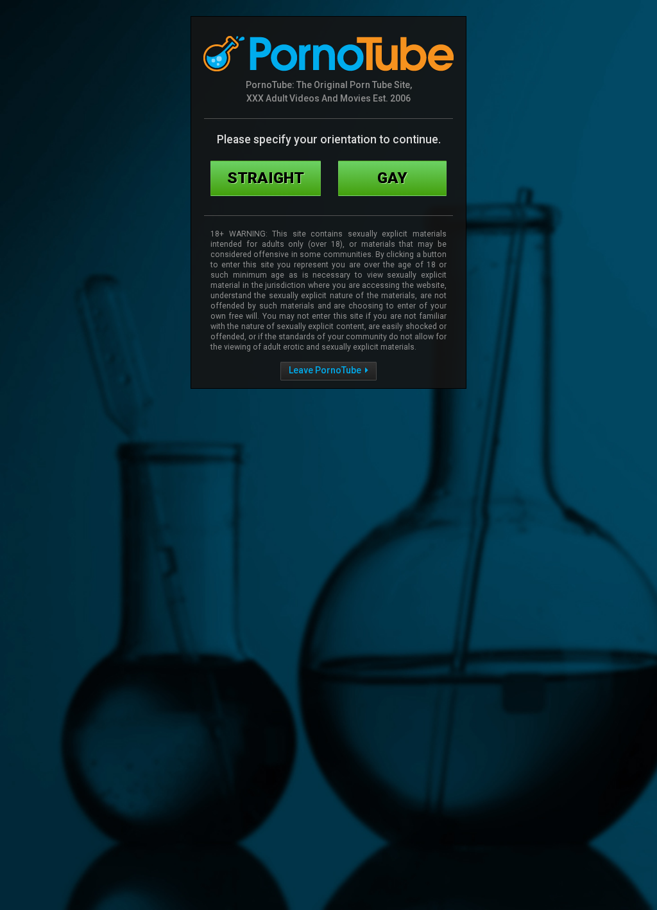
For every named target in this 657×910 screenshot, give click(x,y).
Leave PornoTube (326, 370)
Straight (265, 177)
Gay (392, 177)
